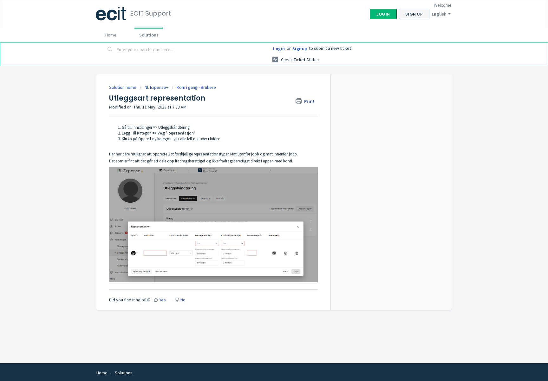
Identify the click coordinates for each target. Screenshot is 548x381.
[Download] (262, 108)
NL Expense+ (156, 87)
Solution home (123, 87)
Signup (299, 48)
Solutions (149, 35)
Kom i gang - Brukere (196, 87)
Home (110, 35)
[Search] (110, 49)
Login (279, 48)
